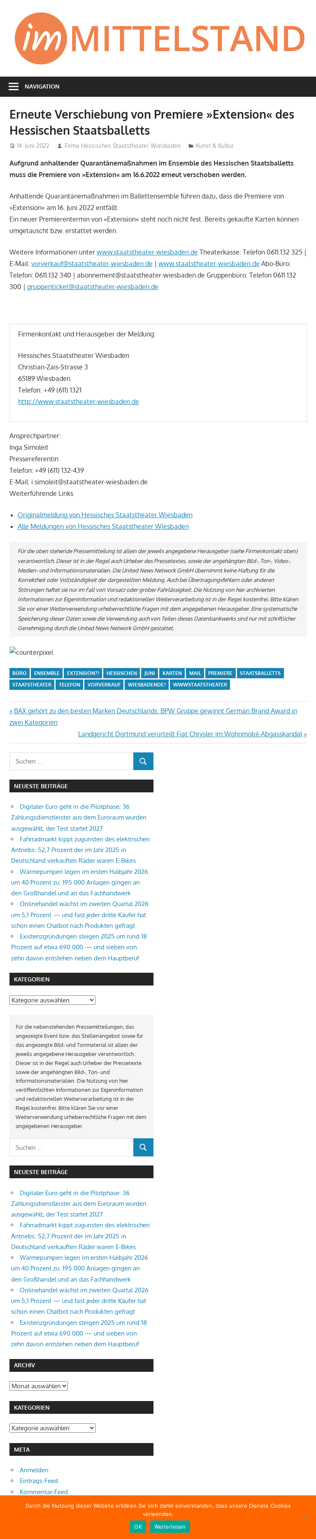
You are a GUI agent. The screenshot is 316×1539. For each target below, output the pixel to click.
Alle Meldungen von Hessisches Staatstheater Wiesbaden (103, 526)
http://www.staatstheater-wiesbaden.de (78, 401)
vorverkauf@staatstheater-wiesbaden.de (92, 263)
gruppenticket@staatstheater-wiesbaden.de (92, 287)
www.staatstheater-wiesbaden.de (147, 252)
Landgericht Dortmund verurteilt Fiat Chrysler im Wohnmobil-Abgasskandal (190, 734)
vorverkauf (104, 685)
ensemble (47, 673)
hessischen (122, 673)
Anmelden (34, 1470)
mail (195, 673)
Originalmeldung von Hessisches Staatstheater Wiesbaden (105, 515)
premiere (220, 673)
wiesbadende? (147, 685)
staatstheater (31, 685)
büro (19, 673)
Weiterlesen (170, 1526)
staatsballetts (260, 673)
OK (138, 1526)
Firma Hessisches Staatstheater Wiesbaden (123, 145)
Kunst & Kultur (215, 145)
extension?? (83, 673)
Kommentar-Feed (44, 1492)
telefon (69, 685)
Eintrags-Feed (39, 1481)
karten (172, 673)
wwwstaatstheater (200, 685)
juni (149, 673)
